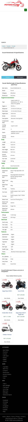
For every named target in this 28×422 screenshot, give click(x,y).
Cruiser (5, 361)
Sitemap (20, 418)
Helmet (5, 376)
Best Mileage (6, 385)
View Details (7, 298)
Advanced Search (7, 394)
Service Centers (7, 374)
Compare (20, 77)
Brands (8, 46)
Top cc (4, 383)
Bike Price (5, 368)
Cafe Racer (6, 355)
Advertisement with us (11, 418)
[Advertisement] (14, 26)
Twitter (5, 404)
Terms (13, 416)
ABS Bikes (5, 393)
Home (3, 46)
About (8, 416)
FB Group (5, 402)
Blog (4, 411)
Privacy (18, 416)
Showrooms (6, 372)
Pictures (8, 77)
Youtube (5, 409)
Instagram (5, 406)
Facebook (5, 400)
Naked (4, 359)
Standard (5, 352)
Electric (5, 357)
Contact (23, 416)
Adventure (13, 93)
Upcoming (5, 389)
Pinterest (5, 407)
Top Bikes (5, 367)
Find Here (13, 95)
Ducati (13, 46)
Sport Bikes (6, 350)
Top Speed (6, 387)
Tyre (4, 378)
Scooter (5, 354)
